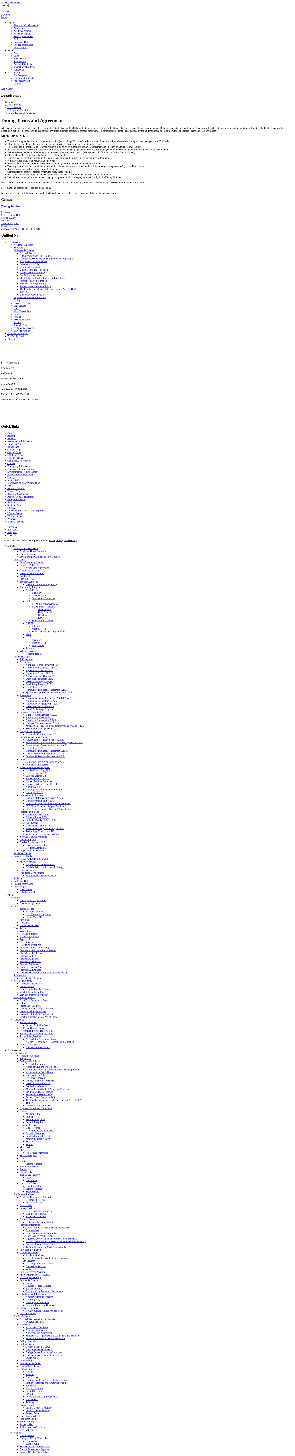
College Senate (27, 1344)
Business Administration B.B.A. (41, 720)
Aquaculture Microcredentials (40, 864)
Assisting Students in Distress (40, 1263)
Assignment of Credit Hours (33, 261)
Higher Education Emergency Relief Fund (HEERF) (51, 1238)
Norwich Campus (16, 488)
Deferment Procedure (30, 267)
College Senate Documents (39, 1349)
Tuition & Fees (27, 908)
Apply (17, 53)
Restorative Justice (22, 319)
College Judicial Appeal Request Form (44, 1310)
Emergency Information (18, 466)
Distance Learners (28, 1219)
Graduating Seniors (29, 1252)
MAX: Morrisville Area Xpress (35, 1274)
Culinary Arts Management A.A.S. (42, 723)
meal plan (48, 128)
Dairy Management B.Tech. (39, 678)
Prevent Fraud (32, 1413)
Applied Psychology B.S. (38, 770)
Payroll (29, 1394)
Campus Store (14, 452)
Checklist (42, 615)
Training (30, 1402)
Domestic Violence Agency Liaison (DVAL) (47, 1380)
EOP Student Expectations (45, 604)
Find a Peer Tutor (34, 1202)
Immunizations (27, 986)
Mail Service (20, 305)
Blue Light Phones (35, 1186)
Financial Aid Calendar (31, 953)
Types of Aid (26, 939)
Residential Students (29, 1280)
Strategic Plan (20, 325)
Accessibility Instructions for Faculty (37, 1319)
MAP (28, 634)
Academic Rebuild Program (39, 1297)
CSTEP (29, 623)
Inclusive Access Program (32, 1272)
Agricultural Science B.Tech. (40, 673)
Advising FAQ (33, 1299)
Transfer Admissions (29, 581)
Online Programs (28, 839)
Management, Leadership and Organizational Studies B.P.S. (55, 726)
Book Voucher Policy (30, 264)
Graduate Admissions (30, 570)
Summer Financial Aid (30, 967)
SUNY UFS (32, 1358)
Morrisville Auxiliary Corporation (23, 483)
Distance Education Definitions (41, 1222)
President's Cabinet (29, 1419)
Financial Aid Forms (29, 958)
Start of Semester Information (34, 994)
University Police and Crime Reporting (26, 510)
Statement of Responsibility (33, 283)
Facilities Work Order (30, 1363)
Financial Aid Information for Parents (38, 950)
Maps (16, 308)
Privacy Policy (14, 491)
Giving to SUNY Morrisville (33, 1438)
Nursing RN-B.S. (34, 792)
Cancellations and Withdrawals (41, 1233)
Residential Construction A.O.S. (41, 734)
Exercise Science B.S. (36, 775)
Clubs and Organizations (32, 1028)
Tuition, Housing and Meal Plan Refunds (46, 1247)
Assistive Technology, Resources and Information (50, 1042)
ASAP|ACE (32, 590)
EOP (28, 601)
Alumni (17, 83)
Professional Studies (29, 811)
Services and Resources (43, 598)
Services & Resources (42, 620)
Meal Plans (25, 920)
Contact (11, 463)
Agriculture (25, 662)
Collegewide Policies (17, 110)
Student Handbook (29, 1308)
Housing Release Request (38, 1285)
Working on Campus (36, 1213)
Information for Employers (20, 474)
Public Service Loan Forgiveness (42, 1396)
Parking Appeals (34, 1163)
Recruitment (32, 1399)
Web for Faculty (15, 513)
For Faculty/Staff (22, 80)
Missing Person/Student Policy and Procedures (42, 278)
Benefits (30, 1374)
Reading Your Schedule (37, 1302)
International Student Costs (33, 1011)
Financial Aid (20, 58)
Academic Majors (22, 31)
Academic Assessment (36, 1330)
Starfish (17, 322)
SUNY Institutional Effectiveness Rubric (45, 1338)
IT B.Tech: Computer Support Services (45, 806)
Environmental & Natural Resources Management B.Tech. (54, 742)
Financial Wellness (29, 964)
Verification (25, 931)
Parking (17, 317)
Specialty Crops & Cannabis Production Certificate (50, 692)
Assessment (25, 1324)
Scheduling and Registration (33, 1294)
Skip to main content (11, 2)
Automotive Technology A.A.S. (41, 701)
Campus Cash (32, 1230)
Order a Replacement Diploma (34, 1449)
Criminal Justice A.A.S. (37, 814)
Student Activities (28, 1022)
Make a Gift (13, 480)
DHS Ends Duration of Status (34, 1000)
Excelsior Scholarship (30, 978)
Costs (16, 56)
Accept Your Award (29, 936)
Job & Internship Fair (36, 1216)
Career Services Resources (39, 1211)
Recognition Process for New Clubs (37, 1030)
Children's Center (15, 455)
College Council (27, 1341)
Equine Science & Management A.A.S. (45, 762)
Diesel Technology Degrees (39, 681)
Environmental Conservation (33, 737)
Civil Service (32, 1377)
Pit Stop (5, 220)
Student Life (20, 69)
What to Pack (44, 609)
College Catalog (15, 458)
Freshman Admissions (30, 565)
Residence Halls (21, 42)
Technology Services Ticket (33, 1427)
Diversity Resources (35, 1133)
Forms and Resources (30, 1005)
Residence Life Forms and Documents (44, 1291)
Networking (31, 1180)
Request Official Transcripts (20, 496)
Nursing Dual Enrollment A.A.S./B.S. (44, 789)
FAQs (29, 1283)
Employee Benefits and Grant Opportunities (47, 1382)
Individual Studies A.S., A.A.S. (41, 820)
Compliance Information (19, 460)
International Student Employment (36, 1014)
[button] (1, 8)
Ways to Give (32, 1443)
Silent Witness (32, 1191)
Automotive (25, 695)
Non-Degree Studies (23, 36)
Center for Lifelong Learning (34, 859)
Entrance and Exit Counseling (34, 947)
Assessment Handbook (37, 1327)
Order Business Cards (30, 1416)
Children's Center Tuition (38, 1047)
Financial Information (30, 1224)
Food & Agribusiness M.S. (39, 684)
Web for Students (15, 516)
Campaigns (31, 1441)
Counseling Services (36, 1266)
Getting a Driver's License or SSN (36, 1008)
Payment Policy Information (33, 280)
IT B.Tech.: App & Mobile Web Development (48, 803)
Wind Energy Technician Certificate (43, 834)
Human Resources (28, 1369)
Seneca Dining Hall (10, 215)
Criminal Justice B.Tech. (38, 817)
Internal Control (27, 1405)
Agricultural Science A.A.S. (39, 670)
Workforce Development (32, 872)
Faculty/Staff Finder (29, 1366)
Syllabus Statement (35, 1321)
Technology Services (24, 328)
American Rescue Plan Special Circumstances (48, 1227)
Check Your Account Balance (40, 1236)
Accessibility (70, 540)
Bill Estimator (26, 942)
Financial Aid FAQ (29, 956)
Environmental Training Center (22, 471)
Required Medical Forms (38, 989)
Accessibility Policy (29, 253)
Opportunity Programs (30, 587)
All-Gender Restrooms (37, 1152)
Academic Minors (22, 33)
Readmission (26, 576)
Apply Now (7, 88)
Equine (23, 759)
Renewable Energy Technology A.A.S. (45, 828)
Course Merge (26, 1360)
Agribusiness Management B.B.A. (42, 665)
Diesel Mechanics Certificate (40, 706)
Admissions (19, 28)
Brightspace (19, 247)
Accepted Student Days (31, 983)
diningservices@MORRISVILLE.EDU (20, 229)
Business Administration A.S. (40, 717)
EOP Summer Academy (43, 606)
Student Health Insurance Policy (35, 286)
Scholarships (20, 61)
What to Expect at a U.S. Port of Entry (38, 1017)
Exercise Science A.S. (36, 773)
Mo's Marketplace (22, 311)
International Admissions (32, 573)
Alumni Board (27, 1435)
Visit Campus (20, 47)
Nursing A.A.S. (33, 787)
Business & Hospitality (31, 712)
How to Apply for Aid (30, 945)
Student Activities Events (38, 1025)
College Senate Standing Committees (44, 1355)
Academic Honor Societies (33, 551)
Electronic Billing (34, 911)
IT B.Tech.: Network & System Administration (48, 809)
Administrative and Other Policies (36, 256)
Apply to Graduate (35, 1255)
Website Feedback (16, 521)
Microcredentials (28, 861)
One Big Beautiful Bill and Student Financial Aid (43, 972)
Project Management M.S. (32, 850)
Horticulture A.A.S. (35, 687)
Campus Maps (14, 449)
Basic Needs (26, 1205)
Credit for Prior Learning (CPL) (41, 584)
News (16, 314)
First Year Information (30, 1249)
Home (10, 102)
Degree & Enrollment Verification (30, 297)
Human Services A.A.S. (37, 778)
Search (4, 5)
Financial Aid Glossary (31, 961)
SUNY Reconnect (28, 579)
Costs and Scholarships (37, 845)
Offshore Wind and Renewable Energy (45, 867)
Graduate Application (30, 903)
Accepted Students (23, 64)
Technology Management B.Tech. (42, 728)
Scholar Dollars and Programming (48, 631)
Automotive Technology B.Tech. (42, 703)
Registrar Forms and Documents (41, 1305)
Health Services (27, 1261)
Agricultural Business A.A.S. (40, 667)
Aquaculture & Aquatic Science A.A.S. (45, 739)
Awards (29, 1371)
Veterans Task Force (35, 653)
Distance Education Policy (32, 272)
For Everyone (20, 75)
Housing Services (34, 1288)
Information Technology (31, 795)
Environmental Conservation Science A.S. (46, 745)
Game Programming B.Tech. (40, 800)
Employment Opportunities (20, 469)
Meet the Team (39, 595)
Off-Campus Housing (30, 1277)
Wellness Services (34, 1269)
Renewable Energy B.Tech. (39, 825)
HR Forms (31, 1385)
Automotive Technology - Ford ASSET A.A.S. (49, 698)
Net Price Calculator (29, 925)
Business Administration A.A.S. (41, 714)
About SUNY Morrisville (26, 25)
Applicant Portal (15, 444)
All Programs (26, 659)
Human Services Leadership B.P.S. (43, 784)
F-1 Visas (24, 1003)
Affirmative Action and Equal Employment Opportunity (47, 258)
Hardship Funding (28, 933)
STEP (29, 637)
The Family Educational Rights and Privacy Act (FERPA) (48, 289)
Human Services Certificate (39, 781)
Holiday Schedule (34, 1388)
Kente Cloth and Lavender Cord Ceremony (47, 1258)
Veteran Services (28, 651)
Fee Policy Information (31, 275)
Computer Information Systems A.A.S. (44, 798)
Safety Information (16, 499)
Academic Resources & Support (35, 1197)
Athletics (18, 39)
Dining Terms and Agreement (34, 269)
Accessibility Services (30, 1036)
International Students (24, 67)
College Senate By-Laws (38, 1346)
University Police (22, 330)
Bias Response (33, 1127)
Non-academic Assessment (39, 1333)
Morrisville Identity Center (38, 1139)
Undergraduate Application (33, 900)
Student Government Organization (36, 1033)
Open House (26, 889)
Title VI (29, 1144)
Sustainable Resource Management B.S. (45, 756)
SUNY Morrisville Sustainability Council (40, 556)
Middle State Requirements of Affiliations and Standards (53, 1335)
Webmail (11, 519)
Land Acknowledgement (38, 1136)
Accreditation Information (19, 441)
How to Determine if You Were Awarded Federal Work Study (56, 1241)
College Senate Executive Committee (44, 1352)
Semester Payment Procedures (40, 1244)
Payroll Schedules (34, 1391)
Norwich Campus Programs (33, 836)
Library (11, 477)
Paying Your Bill (34, 917)
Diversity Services (22, 303)
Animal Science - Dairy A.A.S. (41, 676)
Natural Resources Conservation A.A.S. (45, 753)
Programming (38, 645)
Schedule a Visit (27, 892)
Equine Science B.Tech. (37, 764)
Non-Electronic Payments (38, 914)
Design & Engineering (30, 731)
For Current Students (24, 78)
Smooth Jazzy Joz (10, 223)
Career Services (27, 1208)
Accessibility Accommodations (41, 1039)
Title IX (23, 292)
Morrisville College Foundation (35, 1446)
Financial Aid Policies (30, 969)
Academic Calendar (23, 244)
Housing (24, 922)
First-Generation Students (32, 562)
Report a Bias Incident (18, 494)
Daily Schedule (45, 612)
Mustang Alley (8, 218)
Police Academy (27, 870)
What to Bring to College (32, 992)
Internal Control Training (38, 1410)
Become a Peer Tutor (36, 1200)
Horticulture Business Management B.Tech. (47, 690)
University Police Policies (32, 294)
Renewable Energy (29, 823)
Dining (17, 300)
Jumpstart (30, 648)
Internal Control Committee (39, 1407)
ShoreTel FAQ (27, 1421)
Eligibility (36, 592)
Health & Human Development (35, 767)
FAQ (40, 617)
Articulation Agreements (37, 568)
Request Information (23, 44)
